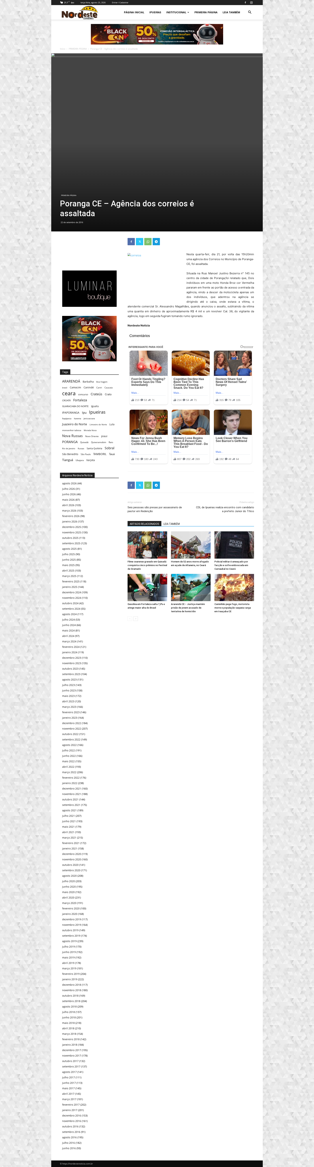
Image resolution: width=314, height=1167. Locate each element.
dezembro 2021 (71, 788)
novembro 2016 (71, 1121)
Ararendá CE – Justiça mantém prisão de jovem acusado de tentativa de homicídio (188, 608)
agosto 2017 (69, 1072)
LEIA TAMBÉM (231, 12)
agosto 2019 (69, 941)
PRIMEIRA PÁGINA (206, 12)
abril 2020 (68, 897)
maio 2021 (68, 826)
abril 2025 (68, 570)
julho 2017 (68, 1077)
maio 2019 (68, 957)
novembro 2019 (71, 924)
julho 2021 (68, 815)
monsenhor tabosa (71, 430)
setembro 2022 (71, 739)
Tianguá (67, 460)
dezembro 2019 (71, 919)
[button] (249, 12)
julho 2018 (68, 1012)
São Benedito (70, 454)
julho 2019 (68, 946)
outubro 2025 (70, 538)
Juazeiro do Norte (74, 424)
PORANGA (70, 442)
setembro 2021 (71, 805)
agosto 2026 (69, 483)
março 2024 (69, 641)
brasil (64, 387)
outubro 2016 (70, 1126)
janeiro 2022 (69, 783)
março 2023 (69, 706)
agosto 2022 (69, 745)
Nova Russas (72, 436)
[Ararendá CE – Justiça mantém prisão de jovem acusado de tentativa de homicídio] (191, 587)
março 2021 (69, 837)
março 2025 (69, 576)
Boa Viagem (101, 381)
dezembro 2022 (71, 723)
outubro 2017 (70, 1061)
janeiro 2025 (69, 587)
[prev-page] (130, 618)
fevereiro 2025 (71, 581)
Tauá (112, 454)
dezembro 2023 (71, 657)
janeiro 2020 (69, 914)
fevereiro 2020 (71, 908)
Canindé (89, 387)
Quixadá (84, 442)
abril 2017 (68, 1093)
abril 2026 (68, 505)
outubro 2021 (70, 799)
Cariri (99, 387)
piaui (104, 436)
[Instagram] (251, 2)
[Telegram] (156, 241)
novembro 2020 (71, 859)
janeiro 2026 (69, 521)
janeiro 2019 (69, 979)
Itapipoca (66, 418)
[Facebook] (245, 2)
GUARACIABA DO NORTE (75, 406)
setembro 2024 (71, 608)
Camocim (75, 387)
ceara (69, 393)
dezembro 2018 (71, 984)
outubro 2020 (70, 865)
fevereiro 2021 (71, 843)
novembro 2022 (71, 728)
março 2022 (69, 772)
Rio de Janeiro (68, 448)
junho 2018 (69, 1017)
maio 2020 (68, 892)
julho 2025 (68, 554)
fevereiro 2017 (71, 1104)
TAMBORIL (99, 454)
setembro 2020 (71, 870)
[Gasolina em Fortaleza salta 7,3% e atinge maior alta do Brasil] (147, 587)
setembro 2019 (71, 935)
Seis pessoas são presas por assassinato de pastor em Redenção (155, 509)
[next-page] (135, 618)
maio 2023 (68, 696)
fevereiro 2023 (71, 712)
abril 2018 (68, 1028)
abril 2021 (68, 832)
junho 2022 (69, 756)
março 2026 (69, 510)
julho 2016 (68, 1142)
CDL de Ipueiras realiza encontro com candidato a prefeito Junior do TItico (225, 509)
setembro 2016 (71, 1132)
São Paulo (86, 454)
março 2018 (69, 1033)
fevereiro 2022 (71, 777)
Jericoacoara (89, 418)
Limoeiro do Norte (98, 424)
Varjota (90, 460)
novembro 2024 (71, 597)
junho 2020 (69, 886)
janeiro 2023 (69, 717)
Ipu (84, 412)
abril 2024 (68, 636)
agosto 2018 (69, 1006)
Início (62, 48)
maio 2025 (68, 565)
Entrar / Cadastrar (120, 2)
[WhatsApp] (148, 241)
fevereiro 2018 (71, 1039)
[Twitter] (139, 241)
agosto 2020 (69, 875)
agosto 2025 (69, 548)
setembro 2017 (71, 1066)
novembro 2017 (71, 1055)
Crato (108, 394)
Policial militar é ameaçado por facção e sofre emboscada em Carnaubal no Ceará (231, 565)
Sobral (109, 448)
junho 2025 (69, 559)
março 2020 (69, 903)
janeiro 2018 (69, 1044)
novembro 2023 (71, 663)
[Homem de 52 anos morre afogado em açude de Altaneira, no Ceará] (191, 545)
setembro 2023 (71, 674)
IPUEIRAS (155, 12)
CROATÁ (66, 400)
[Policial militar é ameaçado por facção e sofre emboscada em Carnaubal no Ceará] (234, 545)
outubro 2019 (70, 930)
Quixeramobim (98, 442)
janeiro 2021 (69, 848)
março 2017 (69, 1099)
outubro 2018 (70, 995)
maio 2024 (68, 630)
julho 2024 (68, 619)
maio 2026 (68, 499)
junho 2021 (69, 821)
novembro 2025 (71, 532)
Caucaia (108, 387)
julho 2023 (68, 685)
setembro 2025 (71, 543)
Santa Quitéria (94, 448)
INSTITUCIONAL (176, 12)
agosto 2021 (69, 810)
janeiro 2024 (69, 652)
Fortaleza (80, 400)
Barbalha (88, 381)
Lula (111, 424)
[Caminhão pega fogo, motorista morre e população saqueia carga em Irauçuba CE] (234, 587)
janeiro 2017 (69, 1110)
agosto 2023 (69, 679)
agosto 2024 (69, 614)
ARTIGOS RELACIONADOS (144, 523)
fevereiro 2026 (71, 516)
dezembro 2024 (71, 592)
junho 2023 (69, 690)
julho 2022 (68, 750)
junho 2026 (69, 494)
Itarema (77, 418)
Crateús (96, 394)
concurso (83, 394)
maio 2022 (68, 761)
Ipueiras (97, 412)
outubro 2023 (70, 668)
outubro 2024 (70, 603)
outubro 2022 (70, 734)
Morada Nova (90, 430)
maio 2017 (68, 1088)
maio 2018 (68, 1023)
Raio (111, 442)
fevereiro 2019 (71, 974)
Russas (81, 448)
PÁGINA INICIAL (134, 12)
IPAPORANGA (70, 413)
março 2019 (69, 968)
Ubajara (80, 460)
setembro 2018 (71, 1001)
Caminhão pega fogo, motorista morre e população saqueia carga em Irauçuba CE (232, 608)
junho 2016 (69, 1148)
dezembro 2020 (71, 854)
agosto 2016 (69, 1137)
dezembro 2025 (71, 527)
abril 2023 (68, 701)
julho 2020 (68, 881)
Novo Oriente (92, 436)
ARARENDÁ (71, 381)
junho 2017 (69, 1083)
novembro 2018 (71, 990)
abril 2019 (68, 963)
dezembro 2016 (71, 1115)
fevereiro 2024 (71, 647)
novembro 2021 (71, 794)
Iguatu (95, 406)
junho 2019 (69, 952)
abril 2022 (68, 766)
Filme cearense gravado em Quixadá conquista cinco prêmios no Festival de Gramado (147, 565)
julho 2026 (68, 488)
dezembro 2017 (71, 1050)
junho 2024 (69, 625)
